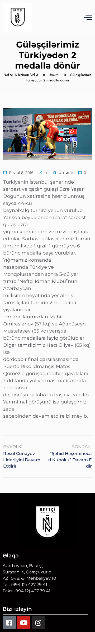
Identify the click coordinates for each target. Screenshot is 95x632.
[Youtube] (23, 622)
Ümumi (66, 172)
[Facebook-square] (9, 622)
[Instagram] (38, 622)
